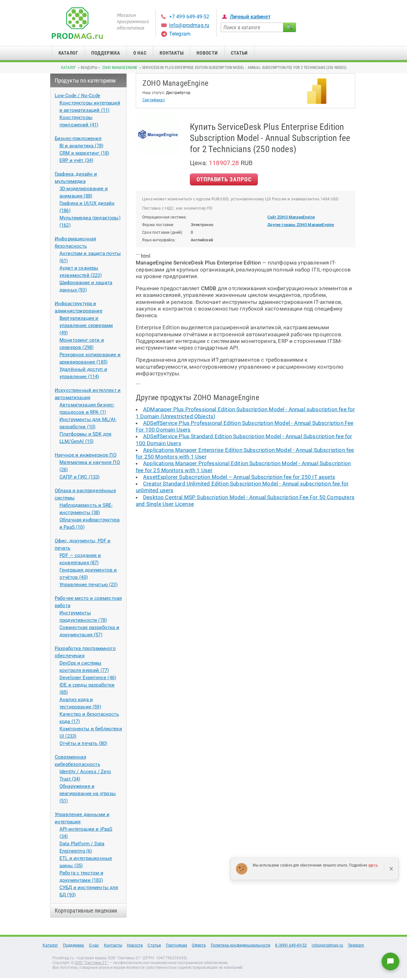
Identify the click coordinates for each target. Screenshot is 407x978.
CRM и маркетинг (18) (84, 153)
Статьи (239, 53)
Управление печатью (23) (88, 584)
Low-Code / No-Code (77, 95)
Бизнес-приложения (78, 138)
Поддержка (105, 53)
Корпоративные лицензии (86, 910)
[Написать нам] (390, 961)
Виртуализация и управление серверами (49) (86, 325)
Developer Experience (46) (87, 677)
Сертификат (153, 100)
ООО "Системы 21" (91, 963)
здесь (373, 865)
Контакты (171, 53)
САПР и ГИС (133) (79, 477)
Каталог (68, 53)
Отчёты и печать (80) (83, 743)
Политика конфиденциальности (241, 945)
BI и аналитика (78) (81, 146)
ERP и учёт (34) (76, 160)
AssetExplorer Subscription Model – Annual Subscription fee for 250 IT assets (239, 477)
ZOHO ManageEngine (120, 67)
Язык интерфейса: (159, 240)
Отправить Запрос (224, 179)
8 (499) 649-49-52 (291, 945)
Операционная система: (164, 217)
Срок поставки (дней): (162, 232)
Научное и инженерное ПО (85, 455)
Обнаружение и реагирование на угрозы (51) (87, 793)
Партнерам (176, 945)
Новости (207, 53)
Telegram (179, 34)
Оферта (199, 945)
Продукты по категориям (85, 80)
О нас (140, 53)
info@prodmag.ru (189, 25)
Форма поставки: (158, 225)
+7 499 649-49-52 (189, 17)
